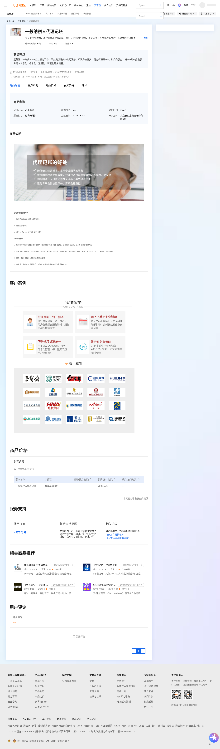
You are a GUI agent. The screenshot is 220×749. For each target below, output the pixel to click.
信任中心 (148, 706)
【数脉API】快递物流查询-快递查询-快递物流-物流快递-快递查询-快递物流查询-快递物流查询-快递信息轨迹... (106, 565)
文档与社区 (65, 5)
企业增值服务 (151, 686)
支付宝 (161, 725)
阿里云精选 (62, 13)
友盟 (141, 725)
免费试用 (39, 686)
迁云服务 (148, 691)
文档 (92, 681)
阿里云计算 (107, 725)
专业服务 (22, 21)
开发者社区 (95, 686)
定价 (88, 5)
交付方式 (18, 109)
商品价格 (51, 85)
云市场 (97, 5)
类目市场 (49, 13)
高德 (130, 725)
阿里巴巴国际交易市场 (63, 725)
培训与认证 (95, 696)
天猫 (34, 725)
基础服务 (148, 681)
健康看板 (148, 701)
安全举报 (61, 719)
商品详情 (15, 85)
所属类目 (18, 115)
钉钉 (154, 725)
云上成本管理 (42, 706)
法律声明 (12, 719)
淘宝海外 (180, 725)
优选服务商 (79, 72)
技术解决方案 (69, 681)
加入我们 (91, 719)
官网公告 (148, 696)
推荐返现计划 (124, 701)
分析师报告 (13, 706)
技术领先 (12, 691)
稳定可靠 (12, 696)
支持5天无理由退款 (63, 72)
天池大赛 (94, 691)
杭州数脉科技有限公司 (132, 565)
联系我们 (76, 719)
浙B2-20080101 (82, 731)
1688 (79, 725)
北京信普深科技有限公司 (62, 585)
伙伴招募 (87, 13)
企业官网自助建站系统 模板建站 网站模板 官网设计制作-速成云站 (105, 584)
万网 (124, 725)
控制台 (193, 5)
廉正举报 (46, 719)
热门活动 (75, 13)
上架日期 (65, 115)
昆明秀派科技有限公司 (63, 565)
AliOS (117, 725)
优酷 (148, 725)
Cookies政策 (29, 719)
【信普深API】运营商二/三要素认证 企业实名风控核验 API (36, 584)
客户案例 (33, 85)
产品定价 (39, 696)
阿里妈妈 (88, 725)
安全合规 (12, 701)
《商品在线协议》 (115, 534)
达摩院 (170, 725)
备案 (186, 5)
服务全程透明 (46, 72)
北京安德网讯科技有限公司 (130, 585)
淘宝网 (26, 725)
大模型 (33, 5)
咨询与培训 (34, 21)
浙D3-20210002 (126, 731)
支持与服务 (122, 5)
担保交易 (34, 72)
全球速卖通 (44, 725)
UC (136, 725)
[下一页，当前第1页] (143, 651)
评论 (84, 85)
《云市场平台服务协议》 (118, 538)
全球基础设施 (15, 686)
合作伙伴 (108, 5)
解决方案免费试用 (126, 686)
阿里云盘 (191, 725)
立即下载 (18, 532)
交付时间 (113, 109)
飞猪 (97, 725)
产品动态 (39, 691)
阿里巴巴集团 (15, 725)
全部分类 (10, 21)
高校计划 (121, 691)
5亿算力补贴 (123, 696)
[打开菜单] (5, 5)
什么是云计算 (15, 681)
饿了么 (200, 725)
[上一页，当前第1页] (134, 651)
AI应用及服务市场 (33, 13)
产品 (42, 5)
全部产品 (39, 681)
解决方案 (51, 5)
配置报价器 (41, 701)
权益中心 (78, 5)
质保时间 (65, 109)
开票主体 (113, 115)
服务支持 (69, 85)
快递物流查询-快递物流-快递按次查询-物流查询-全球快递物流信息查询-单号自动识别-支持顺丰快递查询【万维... (37, 565)
